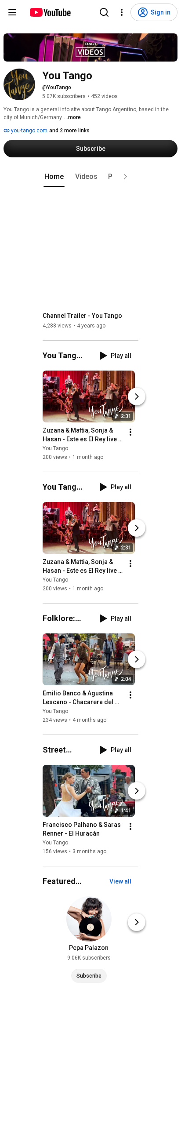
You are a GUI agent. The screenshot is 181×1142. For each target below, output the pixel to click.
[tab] (54, 176)
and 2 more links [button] (69, 130)
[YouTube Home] (50, 12)
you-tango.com (28, 130)
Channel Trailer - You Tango (82, 315)
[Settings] (121, 12)
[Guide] (12, 12)
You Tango (55, 448)
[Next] (136, 396)
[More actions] (130, 432)
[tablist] (90, 176)
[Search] (104, 12)
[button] (125, 176)
